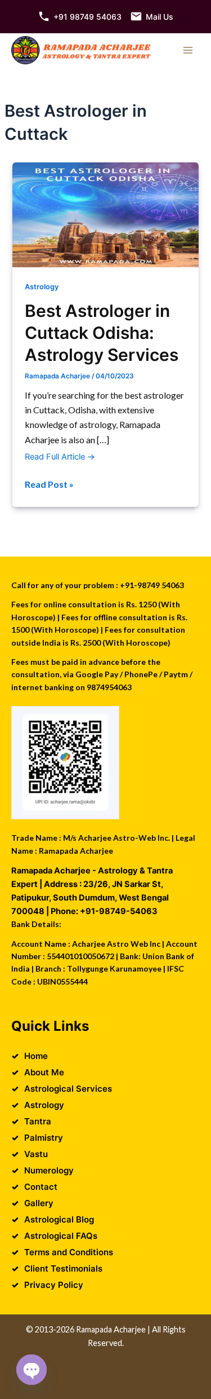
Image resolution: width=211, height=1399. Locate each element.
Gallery (38, 1203)
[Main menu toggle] (188, 50)
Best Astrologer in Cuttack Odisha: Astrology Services (101, 333)
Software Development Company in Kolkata (105, 1383)
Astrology (42, 287)
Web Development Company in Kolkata (102, 1370)
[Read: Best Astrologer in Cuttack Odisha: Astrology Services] (105, 214)
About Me (44, 1072)
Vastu (36, 1154)
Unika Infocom (149, 1356)
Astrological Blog (59, 1219)
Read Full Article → (60, 457)
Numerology (49, 1170)
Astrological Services (68, 1088)
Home (36, 1056)
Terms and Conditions (68, 1252)
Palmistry (43, 1137)
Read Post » (49, 485)
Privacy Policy (53, 1284)
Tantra (37, 1121)
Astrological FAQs (60, 1235)
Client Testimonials (63, 1268)
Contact (40, 1186)
